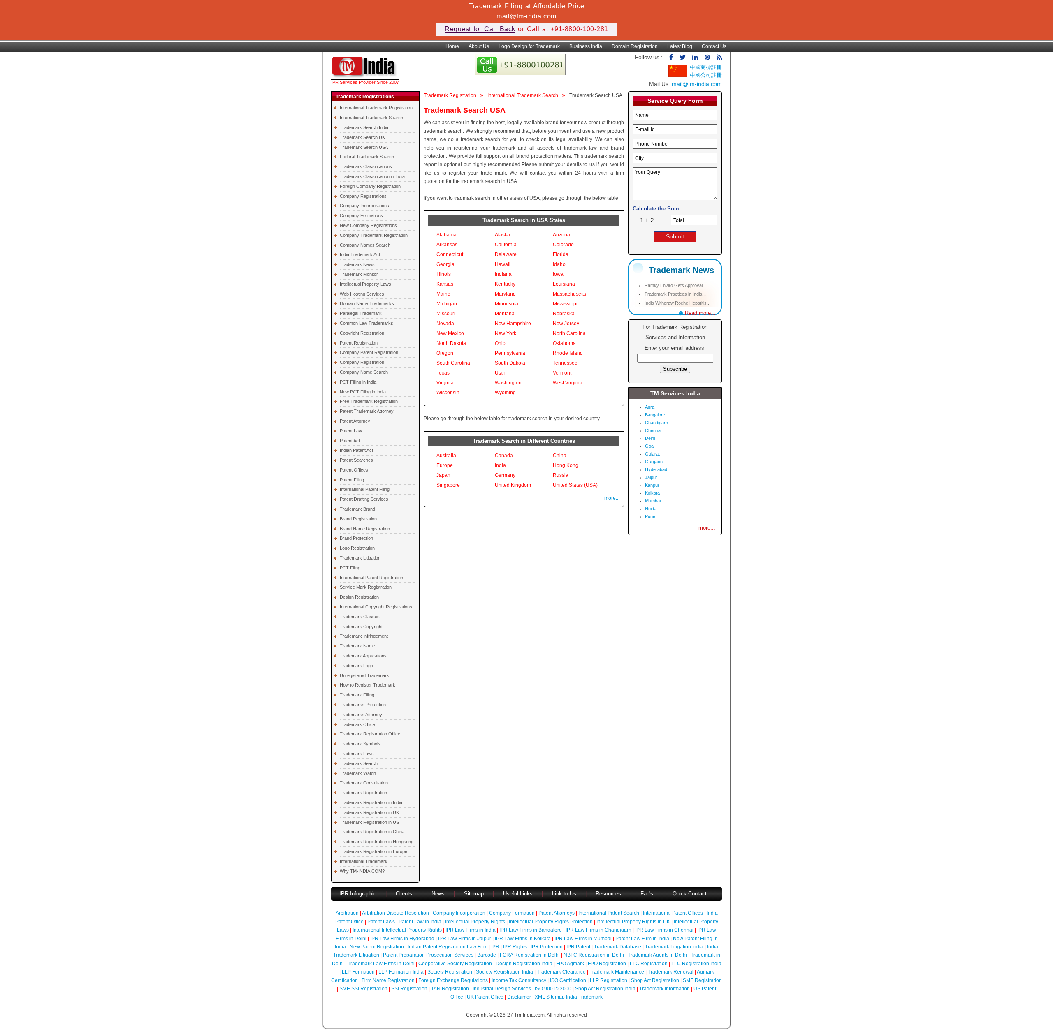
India (500, 465)
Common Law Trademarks (366, 323)
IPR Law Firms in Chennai (664, 930)
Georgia (445, 264)
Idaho (559, 264)
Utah (500, 373)
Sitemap (474, 893)
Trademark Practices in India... (675, 293)
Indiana (503, 274)
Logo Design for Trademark (529, 46)
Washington (508, 383)
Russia (560, 475)
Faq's (646, 893)
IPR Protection (547, 947)
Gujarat (652, 453)
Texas (443, 373)
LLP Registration (608, 980)
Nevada (445, 323)
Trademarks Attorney (361, 714)
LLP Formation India (401, 972)
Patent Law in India (420, 922)
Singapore (448, 485)
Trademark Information (664, 989)
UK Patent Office (485, 997)
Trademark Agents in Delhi (657, 955)
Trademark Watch (358, 773)
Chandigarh (656, 422)
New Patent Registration (377, 947)
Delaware (506, 254)
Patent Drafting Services (364, 499)
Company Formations (361, 215)
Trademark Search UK (362, 137)
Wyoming (505, 392)
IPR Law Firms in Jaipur (464, 938)
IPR (495, 947)
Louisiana (564, 284)
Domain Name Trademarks (367, 303)
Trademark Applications (363, 655)
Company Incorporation (459, 913)
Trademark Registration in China (372, 831)
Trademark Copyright (361, 626)
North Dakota (451, 343)
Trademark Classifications (366, 166)
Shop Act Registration (655, 980)
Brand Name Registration (365, 528)
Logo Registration (357, 548)
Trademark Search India (364, 127)
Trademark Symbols (360, 743)
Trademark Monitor (359, 274)
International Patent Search (608, 913)
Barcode (486, 955)
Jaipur (651, 477)
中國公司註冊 (706, 75)
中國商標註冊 (706, 67)
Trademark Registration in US (369, 822)
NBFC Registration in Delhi (594, 955)
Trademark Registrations (365, 96)
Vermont (562, 373)
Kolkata (652, 492)
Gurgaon (654, 461)
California (506, 244)
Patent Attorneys (556, 913)
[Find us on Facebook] (671, 57)
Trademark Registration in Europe (373, 851)
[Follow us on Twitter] (683, 57)
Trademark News (357, 264)
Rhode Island (568, 353)
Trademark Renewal (670, 972)
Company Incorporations (364, 205)
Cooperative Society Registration (455, 964)
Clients (404, 893)
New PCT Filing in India (363, 391)
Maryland (505, 294)
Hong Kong (565, 465)
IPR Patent (578, 947)
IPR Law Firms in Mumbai (583, 938)
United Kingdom (513, 485)
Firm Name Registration (388, 980)
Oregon (444, 353)
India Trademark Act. (360, 254)
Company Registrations (363, 196)
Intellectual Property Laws (365, 284)
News (438, 893)
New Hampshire (513, 323)
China (559, 455)
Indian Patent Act (356, 450)
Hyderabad (656, 469)
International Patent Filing (365, 489)
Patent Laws (381, 922)
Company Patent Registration (369, 352)
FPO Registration (607, 964)
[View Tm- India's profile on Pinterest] (707, 57)
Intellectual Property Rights (475, 922)
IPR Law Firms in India (470, 930)
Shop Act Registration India (605, 989)
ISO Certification (568, 980)
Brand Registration (358, 518)
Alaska (502, 235)
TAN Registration (450, 989)
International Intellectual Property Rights (397, 930)
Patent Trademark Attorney (367, 411)
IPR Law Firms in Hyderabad (402, 938)
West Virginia (567, 383)
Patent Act (350, 440)
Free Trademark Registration (369, 401)
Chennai (653, 430)
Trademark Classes (360, 616)
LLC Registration (649, 964)
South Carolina (453, 363)
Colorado (563, 244)
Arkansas (446, 244)
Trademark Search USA (364, 147)
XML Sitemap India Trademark (569, 997)
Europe (444, 465)
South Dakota (510, 363)
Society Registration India (504, 972)
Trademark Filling (357, 694)
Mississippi (565, 304)
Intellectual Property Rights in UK (633, 922)
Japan (443, 475)
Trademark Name (357, 645)
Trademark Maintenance (616, 972)
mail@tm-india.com (526, 16)
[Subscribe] (719, 57)
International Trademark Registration (376, 107)
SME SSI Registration (363, 989)
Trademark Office (357, 724)
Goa (649, 446)
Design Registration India (524, 964)
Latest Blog (679, 46)
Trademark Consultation (364, 782)
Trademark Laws (357, 753)
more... (611, 498)
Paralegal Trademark (361, 313)
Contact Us (714, 46)
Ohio (500, 343)
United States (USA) (575, 485)
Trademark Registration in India (371, 802)
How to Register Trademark (367, 684)
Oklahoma (564, 343)
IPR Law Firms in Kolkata (523, 938)
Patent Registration (359, 342)
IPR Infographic (357, 893)
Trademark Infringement (364, 636)
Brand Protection (356, 538)
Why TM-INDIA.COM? (362, 871)
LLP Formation (358, 972)
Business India (585, 46)
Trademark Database (617, 947)
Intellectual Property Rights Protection (551, 922)
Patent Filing (352, 479)
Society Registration (449, 972)
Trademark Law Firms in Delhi (381, 964)
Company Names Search (365, 245)
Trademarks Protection (363, 704)
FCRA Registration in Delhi (530, 955)
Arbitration (347, 913)
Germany (505, 475)
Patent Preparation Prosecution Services (428, 955)
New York (505, 333)
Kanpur (652, 485)
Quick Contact (690, 893)
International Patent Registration (371, 577)
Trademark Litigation (360, 557)
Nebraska (564, 314)
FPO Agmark (570, 964)
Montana (505, 314)
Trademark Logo (356, 665)
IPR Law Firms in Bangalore (530, 930)
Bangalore (655, 414)
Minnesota (506, 304)
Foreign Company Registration (370, 186)
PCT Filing (350, 567)
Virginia (445, 383)
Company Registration (362, 362)
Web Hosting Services (362, 293)
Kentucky (505, 284)
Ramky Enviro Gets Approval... (675, 285)
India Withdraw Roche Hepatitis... (677, 303)
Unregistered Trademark (364, 675)
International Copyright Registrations (376, 606)
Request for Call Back (480, 28)
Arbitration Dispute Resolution (395, 913)
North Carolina (569, 333)
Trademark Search (359, 763)
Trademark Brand (357, 508)
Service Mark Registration (366, 587)
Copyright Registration (362, 333)
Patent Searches (356, 460)
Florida (560, 254)
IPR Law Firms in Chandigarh (598, 930)
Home (452, 46)
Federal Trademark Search (367, 156)
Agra (649, 407)
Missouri (445, 314)
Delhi (650, 438)
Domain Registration (635, 46)
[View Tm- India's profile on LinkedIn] (695, 57)
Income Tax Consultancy (519, 980)
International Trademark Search (371, 117)
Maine (443, 294)
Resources (608, 893)
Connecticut (449, 254)
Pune (650, 516)
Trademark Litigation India (674, 947)
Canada (504, 455)
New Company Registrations (368, 225)
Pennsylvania (510, 353)
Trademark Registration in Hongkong (376, 841)
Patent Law (351, 430)
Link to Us (564, 893)
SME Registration (702, 980)
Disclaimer (519, 997)
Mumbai (653, 500)
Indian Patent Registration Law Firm (447, 947)
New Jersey (566, 323)
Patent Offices (354, 469)
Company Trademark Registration (374, 235)
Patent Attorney (355, 421)
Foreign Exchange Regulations (453, 980)
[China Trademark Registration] (677, 75)
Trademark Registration (363, 792)
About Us (479, 46)
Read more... (699, 313)
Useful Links (518, 893)
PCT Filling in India (358, 381)
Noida (650, 508)
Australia (446, 455)
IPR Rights (515, 947)
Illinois (443, 274)
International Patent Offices (673, 913)
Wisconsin (447, 392)
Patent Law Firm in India (642, 938)
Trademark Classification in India (372, 176)
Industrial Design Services (502, 989)
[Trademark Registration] (365, 75)
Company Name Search (364, 372)
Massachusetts (569, 294)
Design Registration (359, 596)
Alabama (446, 235)
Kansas (444, 284)
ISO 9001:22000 (553, 989)
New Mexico (450, 333)
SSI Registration (409, 989)
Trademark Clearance (561, 972)
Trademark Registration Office (370, 733)
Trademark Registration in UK (369, 812)
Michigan (446, 304)
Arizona (561, 235)
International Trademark (363, 861)
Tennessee (565, 363)
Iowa (558, 274)
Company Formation (512, 913)
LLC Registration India (696, 964)
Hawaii (502, 264)
